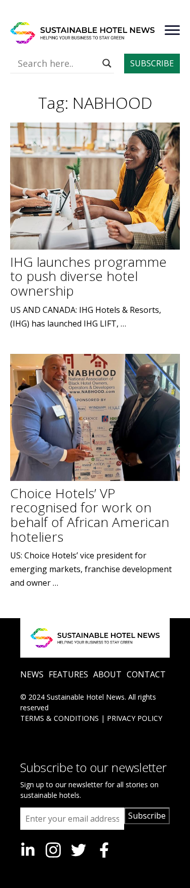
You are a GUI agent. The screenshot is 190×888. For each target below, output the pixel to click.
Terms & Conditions (59, 718)
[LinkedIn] (27, 850)
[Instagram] (53, 850)
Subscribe (147, 815)
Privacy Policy (134, 718)
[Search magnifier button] (107, 63)
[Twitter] (78, 850)
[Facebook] (103, 850)
